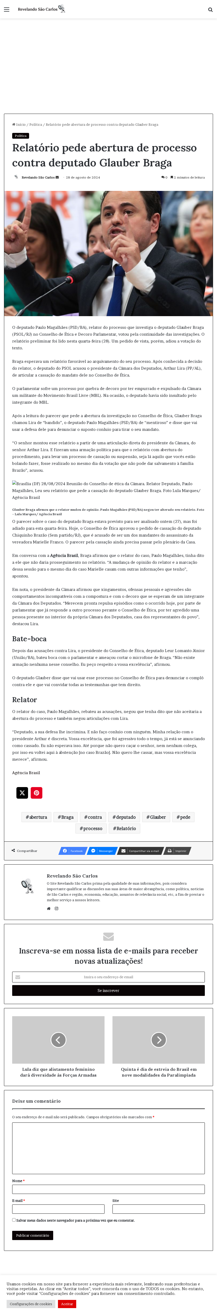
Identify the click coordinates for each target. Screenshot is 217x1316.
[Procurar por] (210, 11)
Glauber (158, 817)
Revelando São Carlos (38, 177)
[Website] (50, 908)
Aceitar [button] (67, 1304)
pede (185, 817)
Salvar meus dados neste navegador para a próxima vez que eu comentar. (75, 1220)
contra (95, 817)
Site (115, 1200)
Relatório (126, 828)
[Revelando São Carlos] (42, 9)
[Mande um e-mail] (57, 177)
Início (20, 124)
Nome (18, 1181)
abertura (38, 817)
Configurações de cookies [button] (31, 1304)
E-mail (18, 1200)
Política (35, 124)
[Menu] (6, 11)
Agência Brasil (26, 772)
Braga (67, 817)
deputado (126, 817)
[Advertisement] (108, 74)
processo (92, 828)
